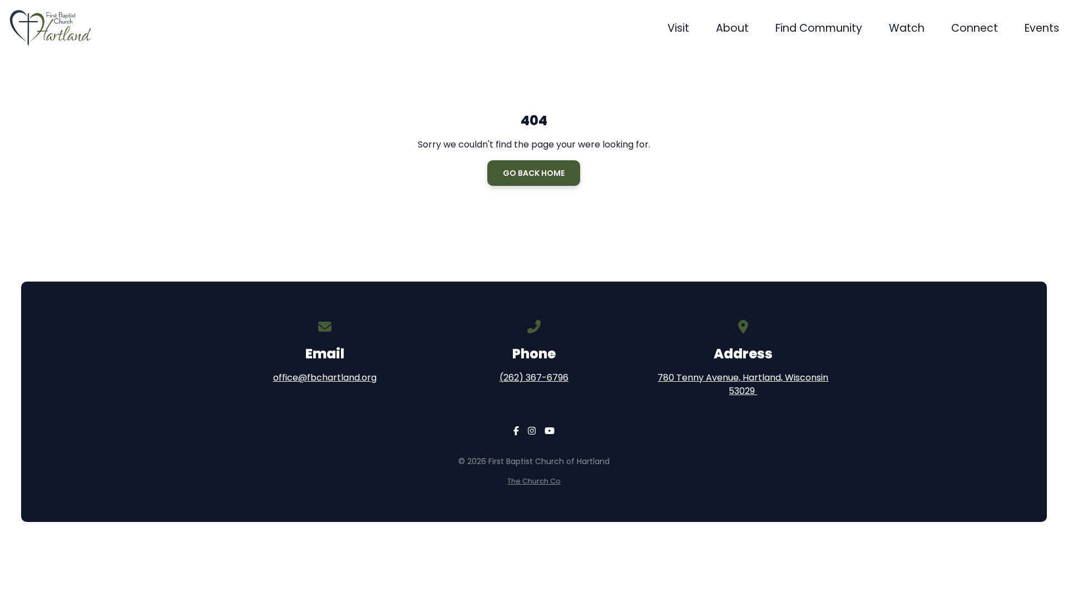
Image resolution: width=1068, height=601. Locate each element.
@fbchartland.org (337, 377)
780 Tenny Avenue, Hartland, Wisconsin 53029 (742, 384)
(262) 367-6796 (534, 377)
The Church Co (534, 481)
